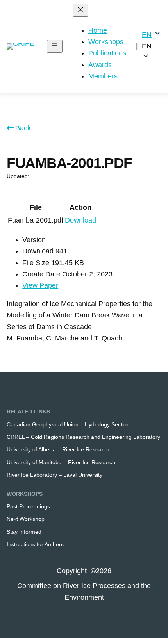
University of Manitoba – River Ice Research (61, 462)
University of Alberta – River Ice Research (58, 449)
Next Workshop (26, 519)
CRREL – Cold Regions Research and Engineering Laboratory (83, 437)
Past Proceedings (28, 506)
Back (23, 128)
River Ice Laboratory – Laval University (54, 475)
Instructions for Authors (35, 544)
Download (80, 220)
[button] (151, 46)
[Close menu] (80, 10)
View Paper (40, 285)
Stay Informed (24, 532)
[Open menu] (55, 46)
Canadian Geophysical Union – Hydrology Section (68, 424)
